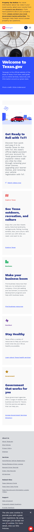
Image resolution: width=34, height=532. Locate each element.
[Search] (26, 27)
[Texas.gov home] (7, 27)
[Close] (30, 512)
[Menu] (30, 27)
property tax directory (14, 9)
